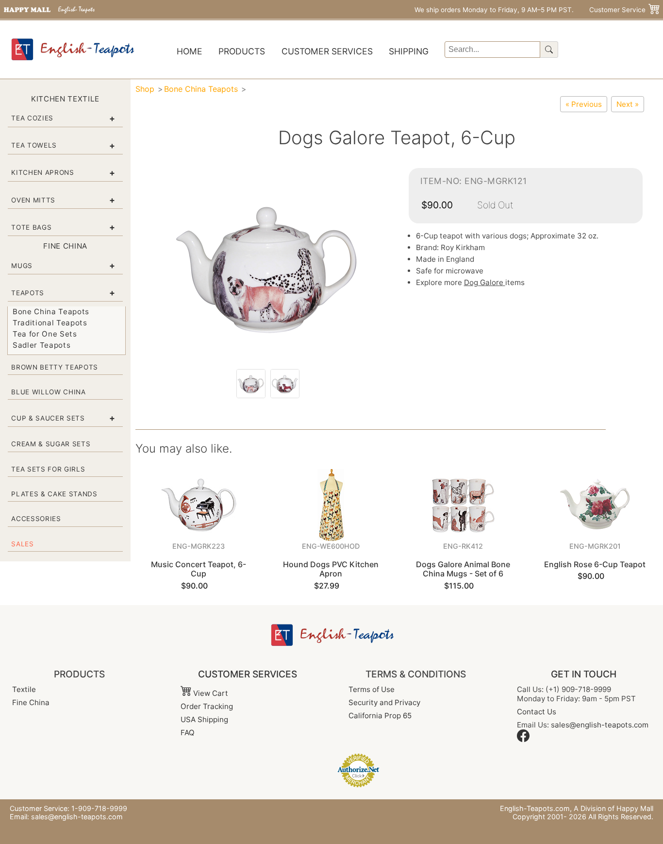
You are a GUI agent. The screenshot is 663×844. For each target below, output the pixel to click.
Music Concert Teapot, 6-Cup (198, 568)
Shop (144, 89)
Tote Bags (31, 227)
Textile (24, 689)
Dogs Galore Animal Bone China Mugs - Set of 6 (463, 568)
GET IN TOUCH (583, 674)
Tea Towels (34, 145)
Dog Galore (484, 282)
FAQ (188, 732)
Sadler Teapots (41, 345)
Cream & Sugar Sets (50, 444)
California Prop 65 (380, 715)
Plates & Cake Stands (54, 494)
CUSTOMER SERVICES (247, 674)
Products (241, 51)
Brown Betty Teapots (54, 367)
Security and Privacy (384, 702)
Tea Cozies (32, 118)
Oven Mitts (33, 200)
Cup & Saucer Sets (47, 418)
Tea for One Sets (45, 333)
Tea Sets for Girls (48, 469)
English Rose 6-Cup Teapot (595, 564)
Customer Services (327, 51)
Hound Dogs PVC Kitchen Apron (331, 568)
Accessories (36, 519)
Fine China (31, 702)
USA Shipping (204, 719)
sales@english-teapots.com (599, 724)
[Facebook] (523, 739)
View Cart (209, 693)
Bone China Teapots (51, 311)
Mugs (22, 266)
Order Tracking (207, 706)
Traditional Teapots (50, 322)
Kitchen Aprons (42, 172)
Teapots (27, 293)
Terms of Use (371, 689)
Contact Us (536, 711)
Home (189, 51)
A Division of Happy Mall (613, 808)
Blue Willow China (48, 392)
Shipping (409, 51)
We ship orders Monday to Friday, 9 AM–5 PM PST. (494, 10)
